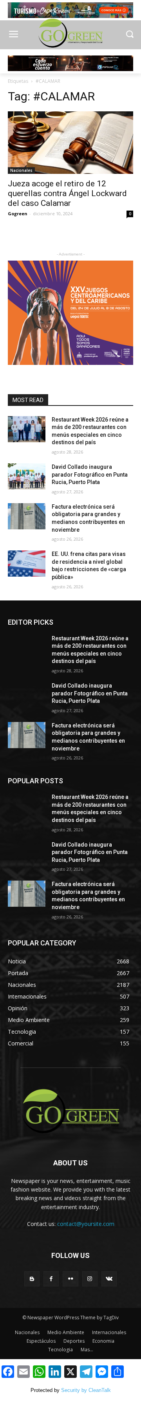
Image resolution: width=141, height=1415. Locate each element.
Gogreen (17, 213)
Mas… (87, 1349)
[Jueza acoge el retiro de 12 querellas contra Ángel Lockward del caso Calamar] (70, 142)
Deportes (74, 1341)
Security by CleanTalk (86, 1390)
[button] (129, 35)
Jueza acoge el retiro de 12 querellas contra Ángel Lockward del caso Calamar (67, 193)
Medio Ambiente (65, 1332)
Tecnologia (60, 1349)
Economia (103, 1341)
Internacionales (109, 1332)
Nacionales (21, 170)
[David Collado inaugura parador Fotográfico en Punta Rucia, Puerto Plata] (26, 476)
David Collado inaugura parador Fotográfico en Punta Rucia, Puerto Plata (90, 474)
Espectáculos (41, 1341)
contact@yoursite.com (85, 1223)
